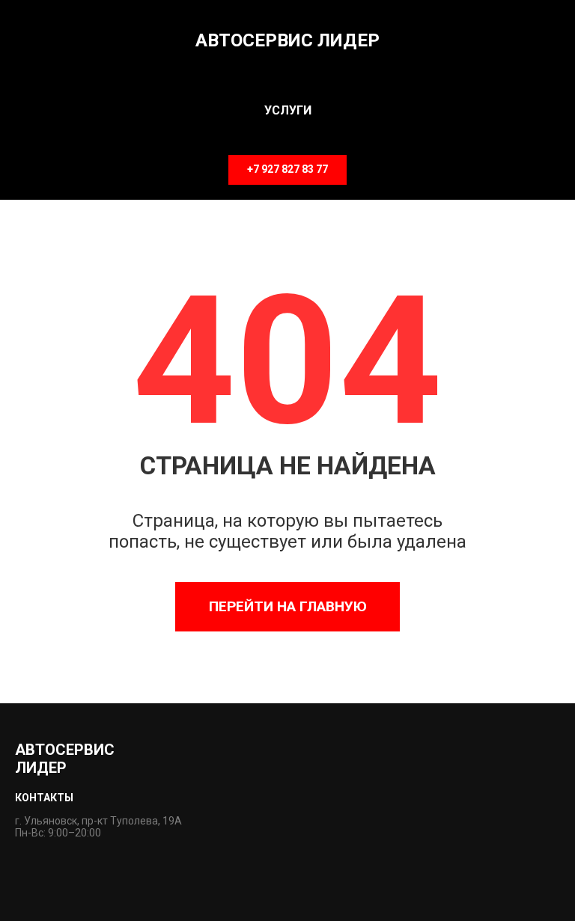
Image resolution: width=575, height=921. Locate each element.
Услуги (287, 110)
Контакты (44, 798)
